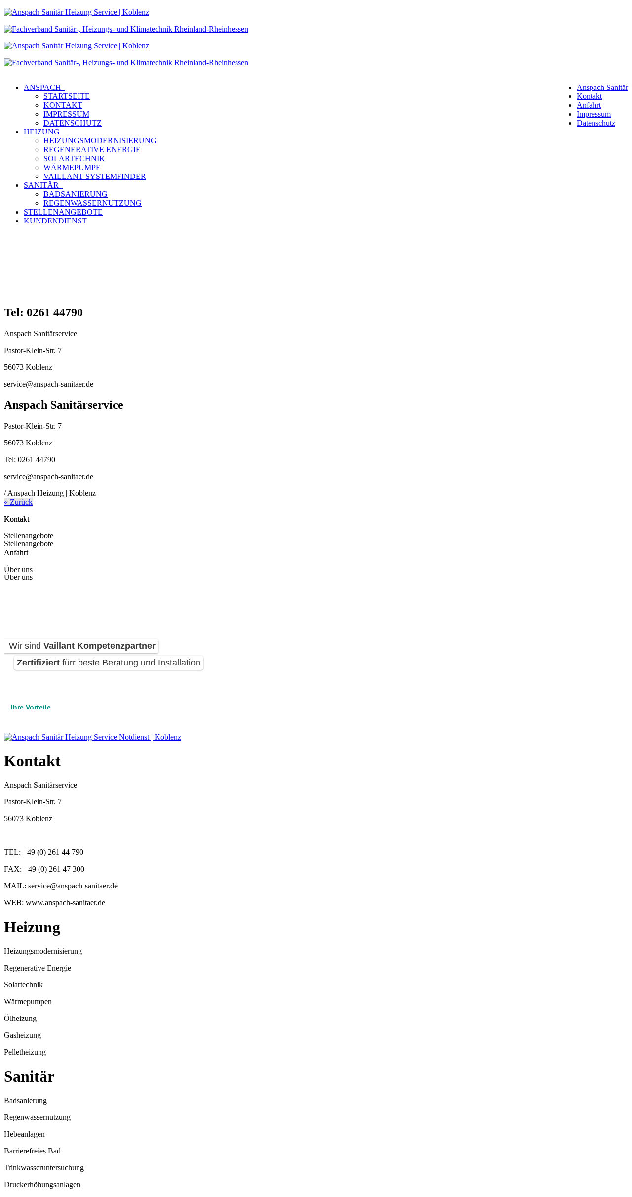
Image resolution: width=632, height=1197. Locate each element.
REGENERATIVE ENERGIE (92, 149)
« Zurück (18, 502)
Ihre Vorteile (31, 707)
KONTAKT (62, 105)
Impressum (594, 114)
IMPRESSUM (66, 114)
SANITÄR (43, 185)
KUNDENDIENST (55, 221)
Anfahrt (589, 105)
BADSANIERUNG (75, 194)
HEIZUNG (44, 132)
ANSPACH (44, 87)
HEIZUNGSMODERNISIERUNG (100, 140)
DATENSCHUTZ (72, 123)
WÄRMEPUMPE (72, 167)
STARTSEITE (66, 96)
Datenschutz (596, 123)
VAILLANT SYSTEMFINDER (94, 176)
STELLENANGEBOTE (63, 212)
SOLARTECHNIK (74, 158)
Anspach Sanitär (602, 87)
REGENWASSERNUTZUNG (92, 203)
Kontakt (589, 96)
